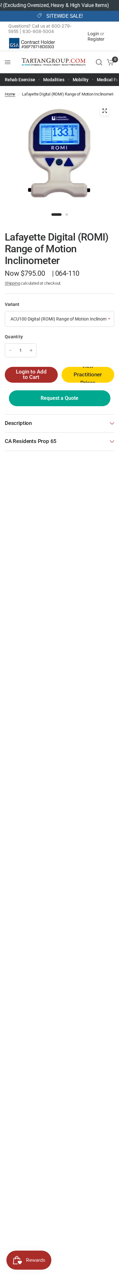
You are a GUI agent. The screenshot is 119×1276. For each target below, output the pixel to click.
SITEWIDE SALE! (64, 16)
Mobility (81, 79)
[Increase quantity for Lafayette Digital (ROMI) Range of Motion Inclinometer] (31, 350)
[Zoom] (104, 111)
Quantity (14, 336)
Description (18, 423)
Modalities (53, 79)
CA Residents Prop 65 (30, 441)
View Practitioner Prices (88, 375)
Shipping (12, 283)
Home (10, 94)
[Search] (99, 62)
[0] (109, 62)
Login (93, 33)
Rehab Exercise (20, 79)
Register (96, 39)
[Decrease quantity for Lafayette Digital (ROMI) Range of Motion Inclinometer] (10, 350)
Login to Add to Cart (31, 374)
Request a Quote (59, 398)
